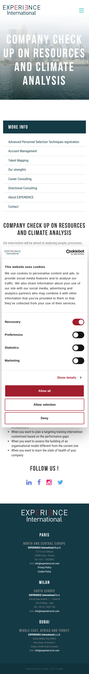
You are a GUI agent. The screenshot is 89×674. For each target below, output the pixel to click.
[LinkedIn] (28, 482)
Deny (44, 418)
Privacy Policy (44, 567)
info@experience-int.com (47, 563)
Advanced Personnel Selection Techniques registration (43, 142)
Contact (13, 207)
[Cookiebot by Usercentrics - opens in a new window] (66, 252)
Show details (66, 377)
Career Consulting (20, 179)
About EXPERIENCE (21, 197)
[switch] (78, 335)
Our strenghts (17, 170)
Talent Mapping (18, 160)
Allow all (44, 391)
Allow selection (45, 404)
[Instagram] (48, 482)
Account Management (22, 151)
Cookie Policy (44, 571)
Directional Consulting (22, 188)
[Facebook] (38, 482)
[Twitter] (59, 482)
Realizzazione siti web (37, 668)
